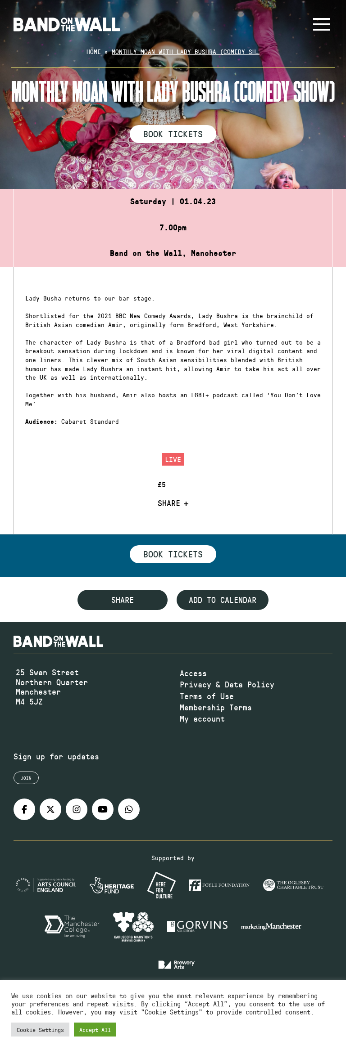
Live (173, 459)
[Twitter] (50, 809)
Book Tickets (173, 133)
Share (169, 503)
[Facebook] (24, 809)
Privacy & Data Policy (227, 684)
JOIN (26, 778)
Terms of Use (207, 696)
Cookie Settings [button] (40, 1029)
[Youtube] (103, 809)
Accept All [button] (95, 1029)
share (122, 599)
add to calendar (222, 599)
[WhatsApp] (129, 809)
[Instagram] (76, 809)
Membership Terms (216, 707)
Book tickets (173, 554)
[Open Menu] (321, 24)
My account (202, 718)
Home (93, 51)
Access (193, 673)
